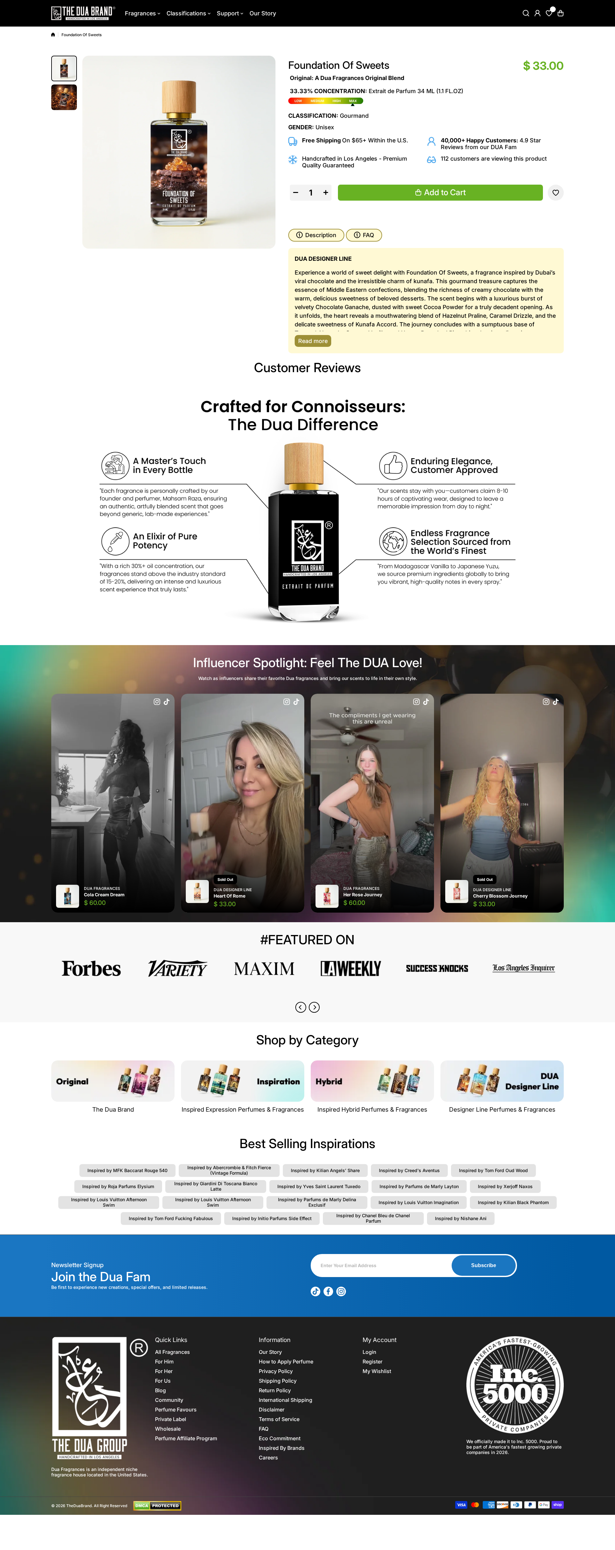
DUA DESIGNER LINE (233, 889)
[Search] (526, 13)
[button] (560, 13)
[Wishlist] (549, 13)
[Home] (53, 34)
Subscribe (483, 1265)
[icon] (157, 702)
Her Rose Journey (362, 894)
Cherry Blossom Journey (500, 896)
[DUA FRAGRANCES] (83, 13)
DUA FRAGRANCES (102, 888)
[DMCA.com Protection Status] (157, 1505)
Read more (313, 341)
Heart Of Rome (229, 896)
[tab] (364, 235)
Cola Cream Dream (104, 894)
